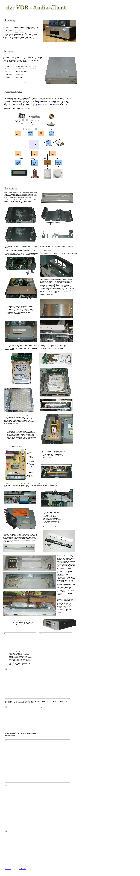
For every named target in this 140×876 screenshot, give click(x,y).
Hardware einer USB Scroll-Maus (46, 104)
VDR (51, 97)
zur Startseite (22, 869)
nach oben (8, 869)
